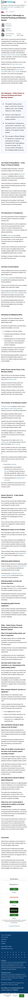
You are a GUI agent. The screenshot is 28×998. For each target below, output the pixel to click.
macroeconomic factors (12, 292)
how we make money (11, 7)
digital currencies (12, 464)
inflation (25, 292)
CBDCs (15, 588)
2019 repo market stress (15, 64)
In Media (3, 943)
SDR (17, 553)
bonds (21, 69)
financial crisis (9, 235)
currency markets (15, 71)
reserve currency (16, 444)
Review (14, 892)
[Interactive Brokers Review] (16, 996)
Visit (22, 996)
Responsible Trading (6, 946)
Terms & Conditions (6, 935)
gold (15, 432)
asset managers (16, 54)
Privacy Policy (4, 937)
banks (5, 54)
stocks (17, 69)
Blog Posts (12, 11)
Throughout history (6, 406)
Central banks (4, 278)
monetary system (11, 379)
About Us (3, 941)
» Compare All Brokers (14, 926)
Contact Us (4, 939)
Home (7, 11)
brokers (9, 54)
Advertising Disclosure (7, 948)
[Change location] (2, 12)
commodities (4, 71)
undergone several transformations (12, 408)
